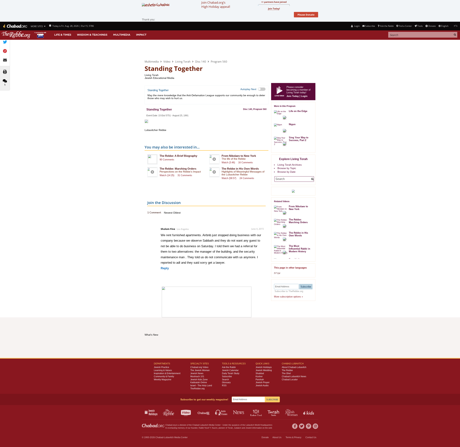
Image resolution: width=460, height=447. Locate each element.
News (238, 412)
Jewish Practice (161, 367)
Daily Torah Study (230, 373)
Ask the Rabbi (386, 25)
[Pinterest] (308, 426)
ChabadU (203, 412)
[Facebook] (295, 426)
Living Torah (159, 49)
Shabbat (260, 373)
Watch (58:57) (229, 178)
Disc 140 (200, 61)
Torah (230, 428)
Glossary (226, 382)
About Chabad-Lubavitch (294, 367)
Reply (165, 268)
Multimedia (121, 34)
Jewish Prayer (262, 382)
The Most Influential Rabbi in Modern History (299, 249)
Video (166, 61)
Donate (432, 25)
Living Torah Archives (289, 164)
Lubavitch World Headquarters (259, 425)
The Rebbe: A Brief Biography (178, 155)
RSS (224, 385)
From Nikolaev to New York (239, 155)
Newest (168, 212)
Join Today (292, 96)
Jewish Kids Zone (199, 379)
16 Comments (245, 162)
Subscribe (227, 376)
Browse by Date (286, 171)
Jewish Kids (309, 412)
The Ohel (286, 373)
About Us (276, 437)
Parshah (260, 379)
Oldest (177, 212)
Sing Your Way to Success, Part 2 (298, 139)
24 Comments (246, 178)
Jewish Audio (262, 385)
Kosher (259, 376)
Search (225, 379)
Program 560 (219, 61)
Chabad (195, 425)
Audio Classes (221, 412)
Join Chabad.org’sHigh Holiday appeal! (215, 4)
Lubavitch (204, 425)
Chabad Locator (290, 379)
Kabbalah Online (198, 382)
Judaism (237, 428)
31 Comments (184, 175)
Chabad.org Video (199, 367)
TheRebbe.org (197, 388)
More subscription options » (288, 296)
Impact (141, 34)
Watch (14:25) (167, 175)
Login (357, 25)
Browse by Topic (286, 168)
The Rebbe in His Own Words (240, 168)
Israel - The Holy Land (201, 385)
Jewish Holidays (264, 367)
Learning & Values (163, 370)
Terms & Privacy (293, 437)
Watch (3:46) (228, 162)
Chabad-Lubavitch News (294, 376)
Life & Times (62, 34)
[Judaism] (15, 26)
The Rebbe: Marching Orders (178, 168)
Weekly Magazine (162, 379)
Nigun (292, 124)
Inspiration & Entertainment (167, 373)
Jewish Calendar (230, 370)
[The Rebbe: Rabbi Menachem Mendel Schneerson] (24, 34)
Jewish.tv (186, 412)
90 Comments (167, 159)
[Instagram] (315, 426)
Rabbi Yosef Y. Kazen (208, 428)
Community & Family (164, 376)
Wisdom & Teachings (92, 34)
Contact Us (310, 437)
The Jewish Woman (200, 370)
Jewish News (196, 373)
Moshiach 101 (197, 376)
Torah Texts (274, 412)
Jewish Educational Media (159, 77)
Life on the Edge (298, 111)
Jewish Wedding (264, 370)
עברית (277, 273)
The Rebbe (287, 370)
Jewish (249, 428)
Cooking (256, 412)
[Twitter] (301, 426)
